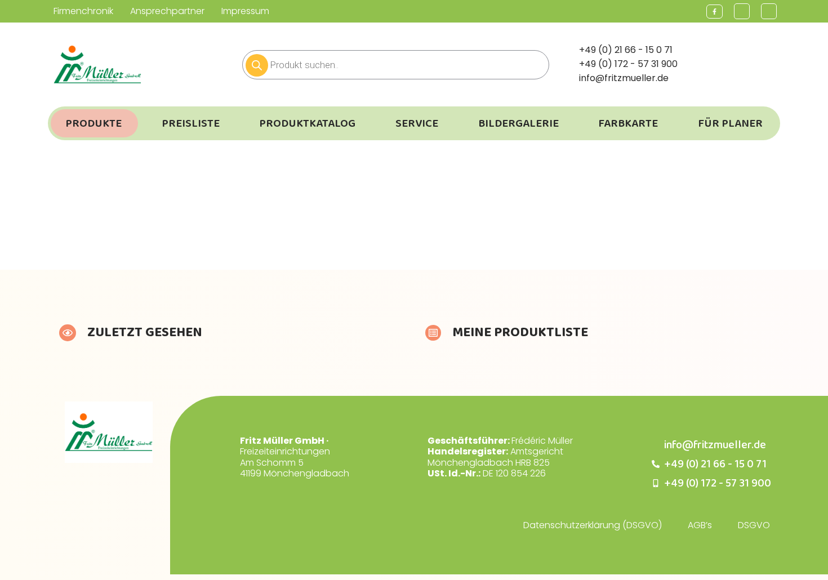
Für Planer (730, 123)
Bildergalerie (518, 123)
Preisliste (191, 123)
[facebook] (714, 12)
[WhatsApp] (769, 11)
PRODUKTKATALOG (307, 123)
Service (416, 123)
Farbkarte (628, 123)
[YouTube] (742, 11)
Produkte (93, 123)
